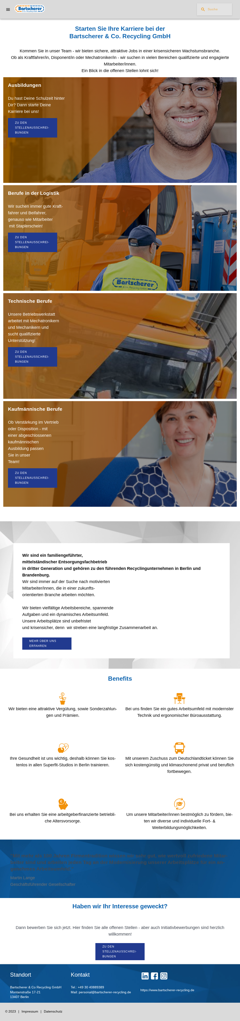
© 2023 (10, 1011)
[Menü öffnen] (8, 9)
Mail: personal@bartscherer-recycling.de (101, 992)
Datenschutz (53, 1011)
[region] (119, 36)
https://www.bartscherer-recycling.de (167, 990)
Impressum (30, 1011)
